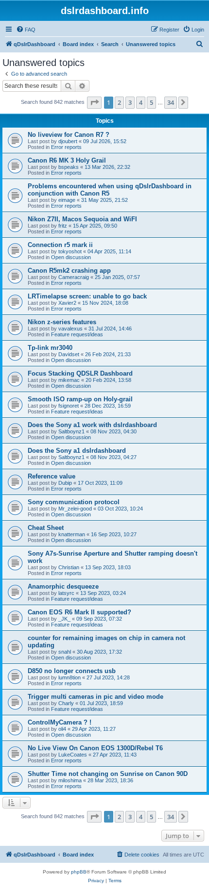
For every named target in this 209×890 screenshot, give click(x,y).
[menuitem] (25, 29)
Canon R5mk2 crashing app (69, 270)
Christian (68, 567)
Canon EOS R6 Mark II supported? (79, 612)
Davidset (68, 354)
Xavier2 (67, 303)
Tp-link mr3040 (50, 347)
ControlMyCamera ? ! (59, 722)
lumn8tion (69, 677)
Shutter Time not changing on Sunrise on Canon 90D (108, 773)
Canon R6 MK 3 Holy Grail (67, 160)
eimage (66, 200)
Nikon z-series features (62, 322)
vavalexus (70, 328)
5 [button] (151, 102)
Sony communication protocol (74, 502)
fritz (62, 226)
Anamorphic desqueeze (63, 586)
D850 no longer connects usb (72, 671)
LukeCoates (72, 755)
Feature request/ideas (77, 334)
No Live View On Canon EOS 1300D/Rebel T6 (95, 748)
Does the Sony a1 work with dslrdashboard (92, 425)
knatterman (71, 534)
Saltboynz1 (71, 431)
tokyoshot (70, 251)
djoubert (67, 141)
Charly (66, 703)
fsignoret (68, 406)
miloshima (70, 780)
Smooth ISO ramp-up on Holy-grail (80, 399)
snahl (64, 652)
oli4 (62, 729)
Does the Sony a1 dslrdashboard (77, 450)
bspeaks (68, 167)
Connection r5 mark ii (60, 244)
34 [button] (170, 102)
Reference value (51, 476)
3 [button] (130, 102)
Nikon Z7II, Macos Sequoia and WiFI (82, 219)
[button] (94, 102)
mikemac (69, 380)
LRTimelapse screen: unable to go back (87, 296)
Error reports (66, 147)
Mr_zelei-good (75, 508)
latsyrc (66, 593)
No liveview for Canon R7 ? (68, 134)
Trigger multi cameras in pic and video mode (95, 696)
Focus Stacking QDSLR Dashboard (80, 373)
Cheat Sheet (46, 527)
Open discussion (71, 257)
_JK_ (64, 619)
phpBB (79, 871)
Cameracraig (73, 277)
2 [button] (119, 102)
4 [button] (140, 102)
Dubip (65, 483)
